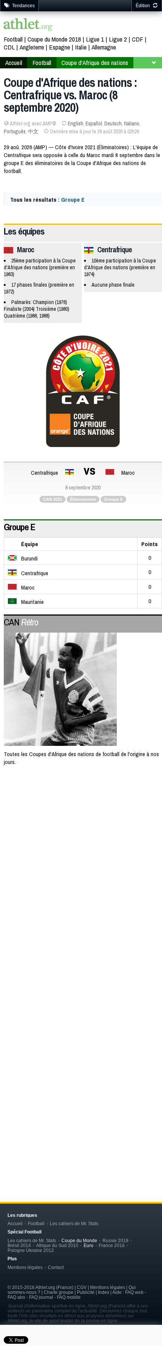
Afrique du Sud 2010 (57, 1245)
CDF (137, 39)
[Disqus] (83, 1059)
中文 (33, 131)
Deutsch (113, 123)
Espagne (59, 47)
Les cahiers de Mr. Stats (74, 1223)
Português (15, 131)
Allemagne (104, 47)
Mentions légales (25, 1267)
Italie (81, 47)
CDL (9, 47)
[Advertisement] (81, 861)
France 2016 (112, 1245)
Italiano (131, 123)
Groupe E (73, 200)
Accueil (13, 62)
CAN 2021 (52, 499)
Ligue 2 (118, 39)
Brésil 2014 (19, 1245)
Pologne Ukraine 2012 (31, 1250)
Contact (56, 1267)
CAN (21, 622)
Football (13, 39)
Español (94, 123)
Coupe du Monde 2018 (54, 39)
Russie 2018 (115, 1240)
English (75, 123)
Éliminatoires (83, 499)
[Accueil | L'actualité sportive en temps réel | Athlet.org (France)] (28, 25)
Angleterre (32, 47)
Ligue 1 (95, 39)
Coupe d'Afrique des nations (94, 62)
